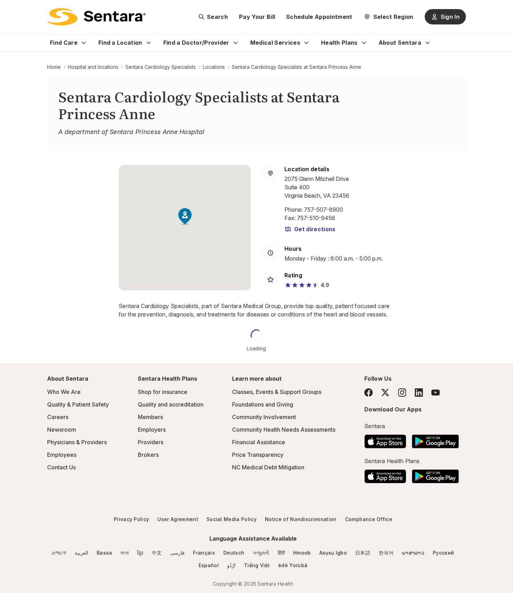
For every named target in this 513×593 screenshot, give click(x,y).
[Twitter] (385, 392)
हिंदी (281, 553)
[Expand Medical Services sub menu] (306, 42)
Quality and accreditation (170, 404)
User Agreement (177, 519)
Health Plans (339, 42)
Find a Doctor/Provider (196, 42)
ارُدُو (231, 565)
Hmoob (302, 553)
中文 (157, 553)
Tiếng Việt (257, 565)
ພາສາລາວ (413, 553)
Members (150, 416)
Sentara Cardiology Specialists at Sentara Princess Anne (296, 67)
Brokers (148, 454)
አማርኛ (59, 553)
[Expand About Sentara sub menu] (427, 42)
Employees (61, 454)
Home (54, 67)
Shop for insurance (162, 391)
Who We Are (64, 391)
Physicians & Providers (77, 442)
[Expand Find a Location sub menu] (148, 42)
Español (209, 565)
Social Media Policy (231, 519)
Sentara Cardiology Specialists (160, 67)
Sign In (450, 16)
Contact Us (61, 467)
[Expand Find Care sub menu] (83, 42)
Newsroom (61, 429)
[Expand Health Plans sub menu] (363, 42)
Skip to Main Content (10, 9)
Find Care (63, 42)
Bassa (104, 553)
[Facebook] (368, 392)
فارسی (177, 553)
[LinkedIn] (419, 392)
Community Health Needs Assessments (283, 429)
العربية (81, 553)
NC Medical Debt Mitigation (268, 467)
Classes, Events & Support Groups (276, 391)
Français (204, 553)
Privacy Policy (131, 519)
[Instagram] (402, 392)
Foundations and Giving (262, 404)
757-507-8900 (323, 209)
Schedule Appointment (319, 16)
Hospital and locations (93, 67)
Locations (214, 67)
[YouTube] (435, 392)
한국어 (386, 553)
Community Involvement (264, 416)
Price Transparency (257, 454)
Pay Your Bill (257, 16)
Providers (150, 442)
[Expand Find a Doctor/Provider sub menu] (235, 42)
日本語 (362, 553)
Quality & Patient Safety (78, 404)
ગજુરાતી (261, 553)
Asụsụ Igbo (333, 553)
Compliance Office (368, 519)
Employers (152, 429)
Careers (57, 416)
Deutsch (233, 553)
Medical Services (275, 42)
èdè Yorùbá (292, 565)
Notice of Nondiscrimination (301, 519)
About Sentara (400, 42)
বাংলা (124, 553)
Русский (443, 553)
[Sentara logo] (96, 17)
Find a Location (120, 42)
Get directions (314, 229)
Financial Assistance (258, 442)
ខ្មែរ (140, 553)
